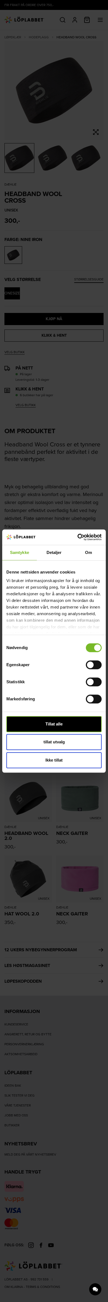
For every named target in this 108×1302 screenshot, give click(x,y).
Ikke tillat (54, 760)
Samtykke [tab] (19, 552)
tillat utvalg (54, 742)
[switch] (94, 664)
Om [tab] (88, 552)
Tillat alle (54, 724)
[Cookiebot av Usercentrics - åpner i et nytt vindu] (78, 537)
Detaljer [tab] (54, 552)
